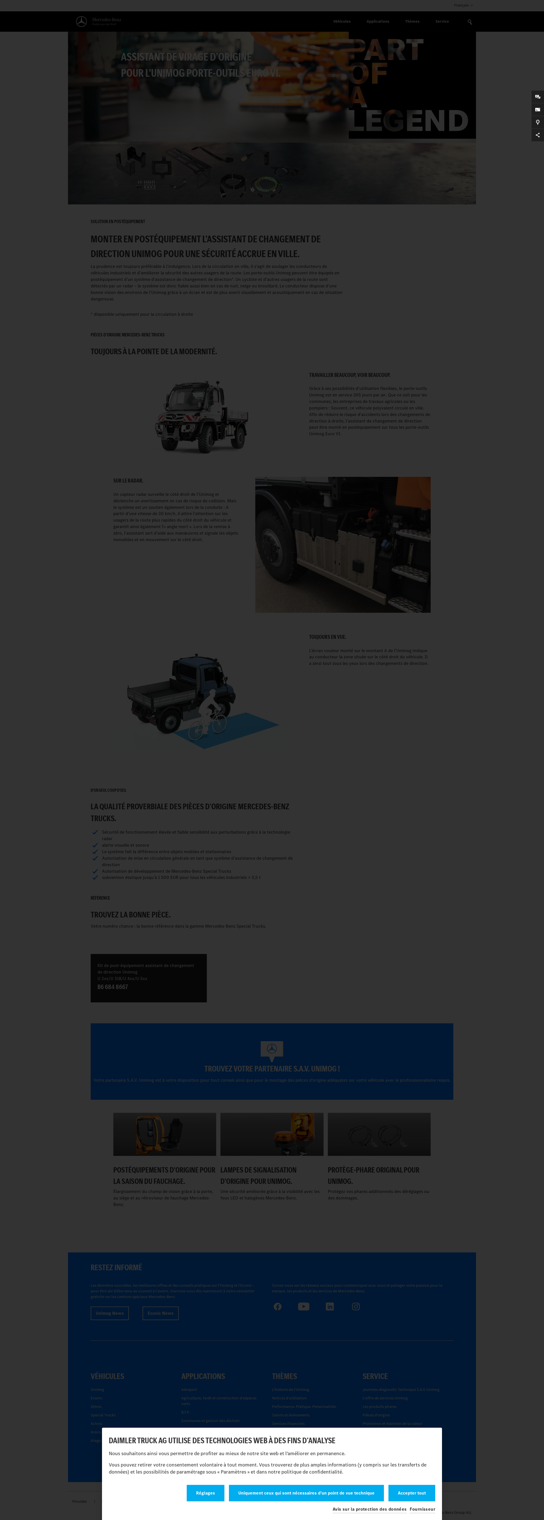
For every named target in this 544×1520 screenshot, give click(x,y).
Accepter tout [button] (412, 1493)
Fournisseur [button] (422, 1509)
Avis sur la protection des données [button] (370, 1509)
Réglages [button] (205, 1493)
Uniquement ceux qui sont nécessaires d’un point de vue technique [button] (306, 1493)
